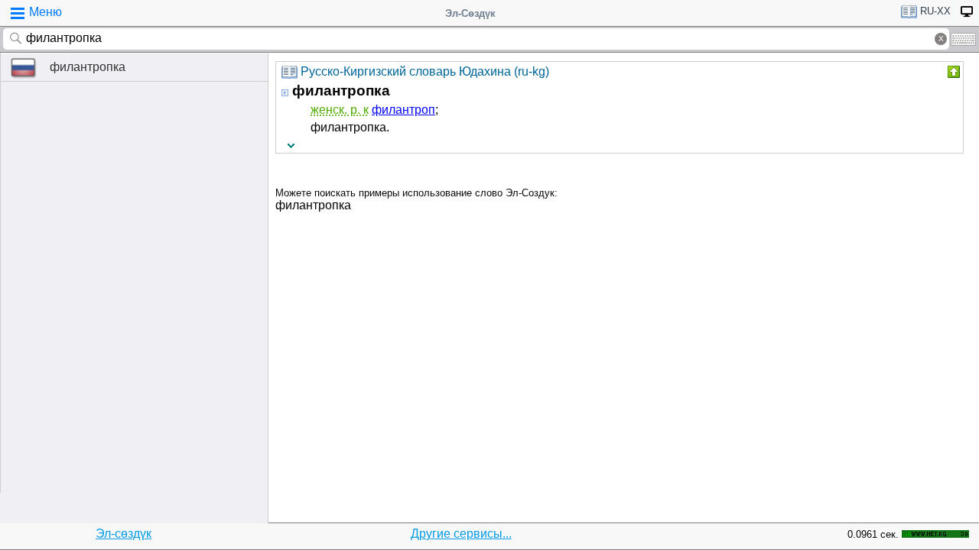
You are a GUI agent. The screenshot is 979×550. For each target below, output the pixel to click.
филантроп (403, 109)
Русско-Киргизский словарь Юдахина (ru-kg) (425, 71)
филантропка (87, 66)
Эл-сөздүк (123, 533)
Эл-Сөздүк (470, 13)
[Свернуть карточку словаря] (952, 71)
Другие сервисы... (461, 533)
